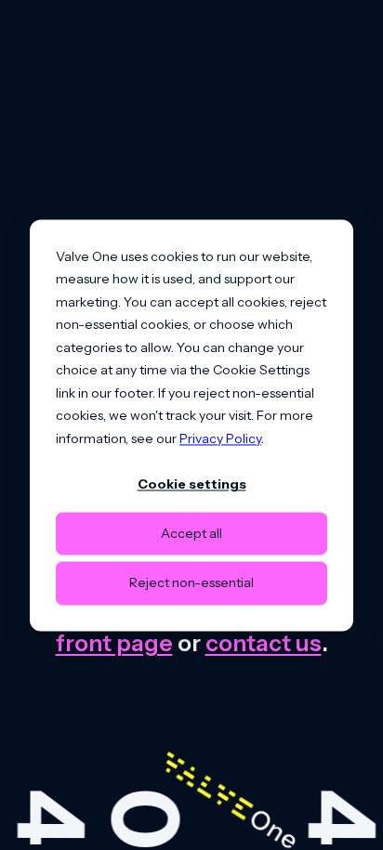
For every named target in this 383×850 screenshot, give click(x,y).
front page (114, 643)
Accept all (191, 534)
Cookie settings (192, 484)
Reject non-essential (191, 583)
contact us (263, 643)
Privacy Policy (220, 438)
